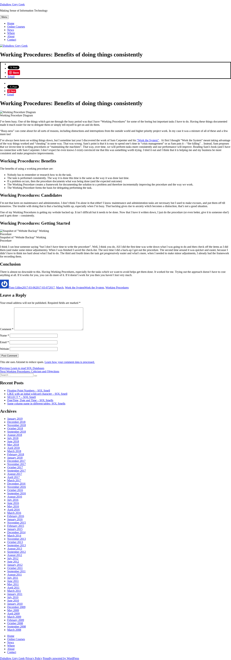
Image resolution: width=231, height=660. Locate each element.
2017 (52, 287)
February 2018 (15, 454)
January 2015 (15, 529)
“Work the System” (148, 140)
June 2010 (13, 600)
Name (4, 335)
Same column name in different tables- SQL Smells (36, 403)
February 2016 (15, 516)
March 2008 (14, 629)
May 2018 (13, 444)
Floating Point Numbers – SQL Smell (28, 390)
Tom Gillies (15, 287)
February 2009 (15, 620)
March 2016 (14, 512)
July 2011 (12, 577)
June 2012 (13, 561)
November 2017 (16, 464)
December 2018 (16, 421)
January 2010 (15, 603)
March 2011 (14, 590)
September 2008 (16, 626)
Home (10, 23)
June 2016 (13, 503)
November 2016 (16, 486)
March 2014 (14, 535)
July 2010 (12, 597)
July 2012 (12, 558)
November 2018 (16, 425)
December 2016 (16, 483)
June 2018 (13, 441)
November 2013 (16, 538)
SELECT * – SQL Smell (21, 397)
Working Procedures (117, 287)
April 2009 (13, 613)
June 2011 (13, 581)
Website (4, 348)
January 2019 (15, 418)
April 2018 (13, 447)
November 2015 (16, 522)
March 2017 (14, 480)
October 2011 (15, 568)
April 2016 (13, 509)
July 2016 (12, 499)
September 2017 (16, 470)
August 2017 (14, 473)
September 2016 (16, 493)
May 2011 (13, 584)
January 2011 (14, 594)
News (10, 29)
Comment (6, 329)
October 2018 (15, 428)
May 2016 (13, 506)
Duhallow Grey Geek (12, 4)
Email (11, 76)
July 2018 (12, 438)
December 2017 (16, 460)
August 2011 (14, 574)
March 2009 (14, 616)
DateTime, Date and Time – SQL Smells (30, 400)
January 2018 (15, 457)
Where (11, 33)
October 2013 (15, 542)
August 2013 (14, 548)
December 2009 (16, 607)
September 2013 (16, 545)
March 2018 (14, 451)
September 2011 (16, 571)
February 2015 (15, 525)
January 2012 (15, 564)
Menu (4, 17)
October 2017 (15, 467)
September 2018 (16, 431)
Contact (11, 39)
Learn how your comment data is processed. (70, 362)
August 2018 (14, 434)
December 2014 (16, 532)
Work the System (74, 287)
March (60, 287)
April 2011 (13, 587)
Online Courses (16, 26)
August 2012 (14, 555)
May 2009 (13, 610)
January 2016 (15, 519)
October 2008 (15, 623)
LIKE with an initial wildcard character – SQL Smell (37, 393)
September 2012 (16, 551)
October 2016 (15, 490)
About (10, 36)
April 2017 (13, 477)
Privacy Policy (33, 658)
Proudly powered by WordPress (61, 658)
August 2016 (14, 496)
